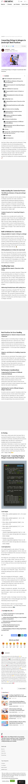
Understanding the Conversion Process (12, 78)
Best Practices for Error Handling (11, 109)
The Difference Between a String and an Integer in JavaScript (13, 81)
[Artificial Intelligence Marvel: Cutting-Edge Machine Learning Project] (4, 723)
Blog (10, 698)
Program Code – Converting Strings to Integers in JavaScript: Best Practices (13, 132)
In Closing (6, 129)
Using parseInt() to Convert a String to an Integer (14, 92)
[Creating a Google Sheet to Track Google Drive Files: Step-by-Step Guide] (4, 696)
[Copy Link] (11, 46)
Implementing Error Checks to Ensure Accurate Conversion (13, 112)
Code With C (8, 1)
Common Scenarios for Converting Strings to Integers (14, 85)
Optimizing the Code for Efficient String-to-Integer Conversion (14, 126)
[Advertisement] (14, 20)
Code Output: (8, 135)
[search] (19, 1)
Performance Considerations (10, 119)
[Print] (13, 46)
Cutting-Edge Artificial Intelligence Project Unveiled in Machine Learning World (17, 703)
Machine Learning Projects (13, 706)
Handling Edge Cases (8, 98)
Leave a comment (22, 688)
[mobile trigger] (2, 1)
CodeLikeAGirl (7, 49)
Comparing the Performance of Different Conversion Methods (13, 122)
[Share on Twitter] (7, 46)
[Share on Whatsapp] (9, 46)
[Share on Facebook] (5, 46)
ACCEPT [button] (12, 780)
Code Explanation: (10, 138)
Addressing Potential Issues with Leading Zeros (14, 106)
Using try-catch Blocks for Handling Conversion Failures (12, 116)
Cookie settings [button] (5, 781)
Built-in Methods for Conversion (11, 88)
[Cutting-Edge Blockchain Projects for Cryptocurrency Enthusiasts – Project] (4, 717)
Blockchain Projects (12, 718)
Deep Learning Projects (13, 712)
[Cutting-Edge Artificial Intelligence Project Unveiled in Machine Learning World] (4, 703)
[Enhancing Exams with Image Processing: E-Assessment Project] (4, 710)
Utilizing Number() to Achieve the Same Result (13, 95)
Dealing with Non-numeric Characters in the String (14, 102)
